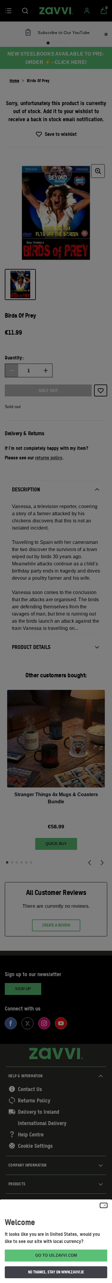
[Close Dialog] (103, 1205)
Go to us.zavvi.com (56, 1255)
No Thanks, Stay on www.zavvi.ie (56, 1272)
